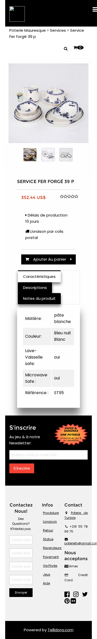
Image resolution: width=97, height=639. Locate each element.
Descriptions (35, 287)
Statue (48, 539)
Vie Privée (50, 565)
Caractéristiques (39, 276)
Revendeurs (52, 548)
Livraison (50, 521)
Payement (51, 557)
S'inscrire (21, 468)
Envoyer (21, 592)
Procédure (51, 513)
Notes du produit (39, 298)
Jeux (46, 574)
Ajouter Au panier (49, 259)
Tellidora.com (60, 630)
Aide (46, 583)
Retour (48, 530)
